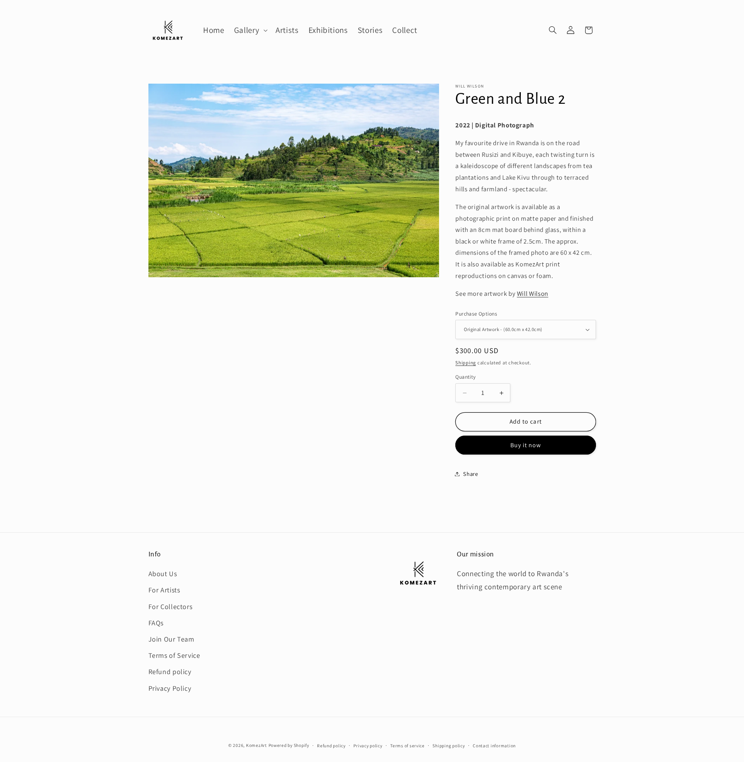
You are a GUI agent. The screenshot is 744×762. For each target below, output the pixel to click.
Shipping (465, 362)
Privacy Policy (169, 688)
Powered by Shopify (289, 745)
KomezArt (256, 745)
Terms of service (407, 745)
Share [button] (470, 473)
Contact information (494, 745)
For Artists (164, 589)
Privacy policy (367, 745)
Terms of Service (174, 655)
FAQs (156, 622)
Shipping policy (448, 745)
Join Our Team (171, 639)
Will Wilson (532, 293)
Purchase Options (476, 313)
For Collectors (170, 606)
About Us (162, 573)
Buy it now (525, 445)
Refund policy (169, 671)
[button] (249, 30)
